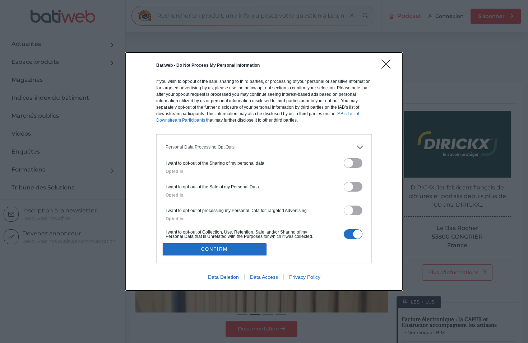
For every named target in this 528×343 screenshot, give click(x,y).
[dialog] (264, 171)
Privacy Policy (304, 277)
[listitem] (264, 147)
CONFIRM (214, 249)
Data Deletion (223, 277)
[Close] (388, 66)
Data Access (264, 277)
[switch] (353, 163)
